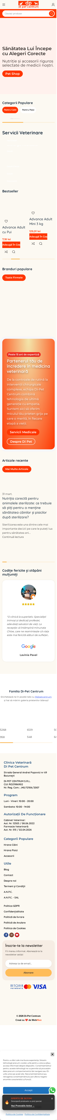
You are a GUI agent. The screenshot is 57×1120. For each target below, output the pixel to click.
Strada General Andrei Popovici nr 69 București (25, 774)
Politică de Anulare (15, 922)
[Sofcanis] (28, 302)
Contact (8, 875)
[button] (52, 1054)
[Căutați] (51, 13)
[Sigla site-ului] (28, 4)
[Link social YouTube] (17, 935)
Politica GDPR (12, 905)
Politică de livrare (14, 916)
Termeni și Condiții (14, 886)
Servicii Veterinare (22, 133)
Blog (6, 869)
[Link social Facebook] (6, 935)
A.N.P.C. (8, 891)
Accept (29, 1090)
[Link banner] (28, 140)
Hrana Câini (11, 844)
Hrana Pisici (11, 850)
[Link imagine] (26, 683)
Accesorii (9, 855)
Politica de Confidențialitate (37, 1114)
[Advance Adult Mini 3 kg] (42, 200)
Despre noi (10, 880)
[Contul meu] (53, 5)
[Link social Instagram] (11, 935)
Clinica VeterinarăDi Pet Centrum (17, 764)
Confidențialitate (14, 911)
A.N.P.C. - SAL (11, 897)
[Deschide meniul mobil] (4, 5)
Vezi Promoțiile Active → (23, 1106)
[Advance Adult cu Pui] (15, 200)
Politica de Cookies (14, 1114)
